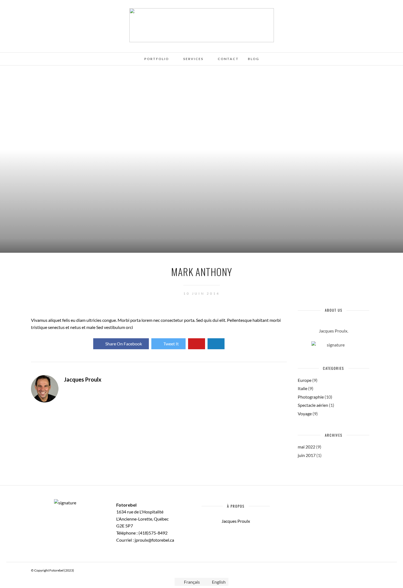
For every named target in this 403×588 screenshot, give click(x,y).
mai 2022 (306, 446)
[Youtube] (41, 11)
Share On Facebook (123, 343)
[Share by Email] (216, 343)
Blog (253, 59)
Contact (228, 59)
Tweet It (171, 343)
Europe (304, 380)
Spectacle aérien (313, 405)
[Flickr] (34, 11)
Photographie (311, 396)
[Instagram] (49, 11)
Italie (302, 388)
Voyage (305, 413)
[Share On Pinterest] (196, 343)
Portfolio (156, 59)
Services (193, 59)
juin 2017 (307, 455)
